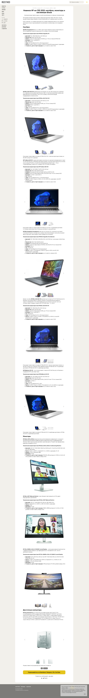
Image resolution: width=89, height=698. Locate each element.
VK (53, 672)
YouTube (57, 672)
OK (84, 694)
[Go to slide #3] (50, 88)
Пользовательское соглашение (21, 690)
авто (3, 15)
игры (3, 13)
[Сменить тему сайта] (87, 2)
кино (3, 11)
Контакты (4, 25)
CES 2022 (45, 668)
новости (4, 6)
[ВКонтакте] (41, 678)
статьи (3, 7)
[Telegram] (43, 678)
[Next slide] (63, 66)
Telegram (49, 672)
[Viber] (45, 678)
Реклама (4, 26)
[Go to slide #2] (44, 88)
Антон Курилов (47, 8)
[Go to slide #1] (38, 88)
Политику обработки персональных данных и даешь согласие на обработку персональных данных (73, 690)
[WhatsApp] (46, 678)
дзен (4, 22)
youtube (5, 20)
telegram (5, 19)
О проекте (4, 28)
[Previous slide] (25, 66)
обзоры (4, 9)
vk (3, 17)
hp (41, 668)
